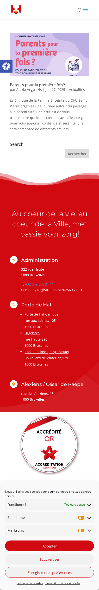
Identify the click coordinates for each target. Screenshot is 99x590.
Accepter (50, 546)
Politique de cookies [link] (30, 583)
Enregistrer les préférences (50, 572)
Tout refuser (49, 559)
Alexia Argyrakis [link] (29, 89)
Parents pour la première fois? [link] (37, 84)
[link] (6, 66)
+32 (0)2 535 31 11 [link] (39, 284)
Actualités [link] (77, 89)
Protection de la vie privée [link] (62, 583)
